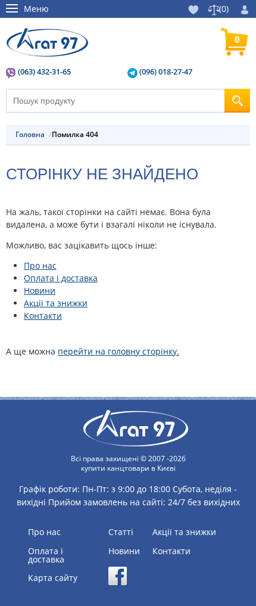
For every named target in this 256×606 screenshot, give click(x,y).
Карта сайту (52, 578)
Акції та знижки (56, 303)
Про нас (40, 265)
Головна (30, 134)
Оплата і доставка (61, 278)
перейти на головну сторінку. (118, 351)
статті (120, 532)
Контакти (43, 315)
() (224, 8)
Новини (39, 290)
